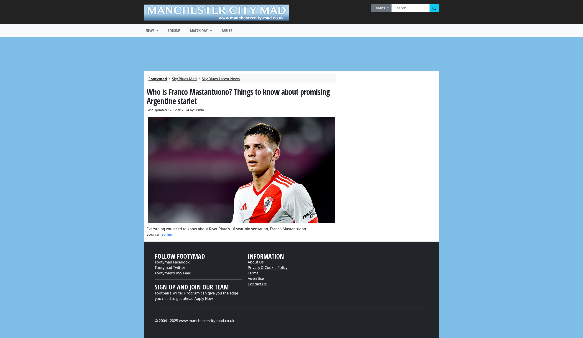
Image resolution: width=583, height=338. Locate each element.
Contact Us (257, 283)
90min (166, 234)
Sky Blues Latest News (221, 78)
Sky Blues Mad (184, 78)
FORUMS (174, 30)
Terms (253, 273)
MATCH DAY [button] (199, 30)
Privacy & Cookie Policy (267, 267)
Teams (380, 7)
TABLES (226, 30)
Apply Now (203, 298)
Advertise (256, 278)
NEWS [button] (150, 30)
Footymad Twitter (170, 267)
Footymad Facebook (172, 262)
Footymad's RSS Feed (173, 273)
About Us (256, 262)
